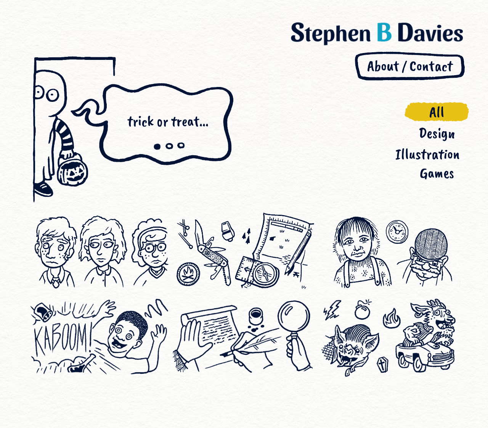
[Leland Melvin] (99, 336)
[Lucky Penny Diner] (388, 252)
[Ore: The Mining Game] (244, 336)
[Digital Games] (388, 336)
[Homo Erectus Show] (99, 252)
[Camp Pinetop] (244, 252)
